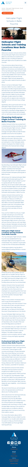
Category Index (14, 463)
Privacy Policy (14, 456)
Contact (14, 453)
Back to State (7, 13)
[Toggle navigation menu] (25, 2)
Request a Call (14, 449)
